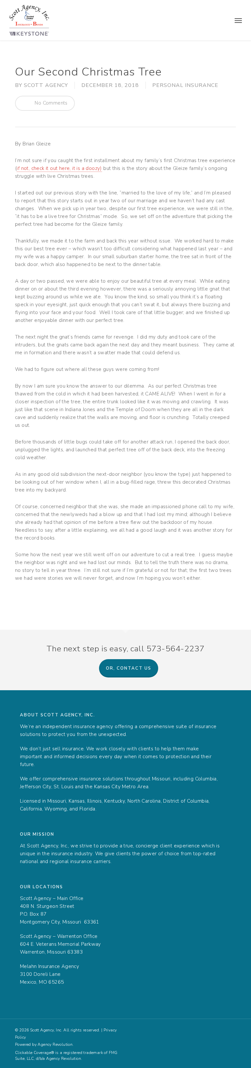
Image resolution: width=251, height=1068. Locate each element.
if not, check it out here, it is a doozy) (59, 168)
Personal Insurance (185, 85)
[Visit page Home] (29, 20)
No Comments (50, 103)
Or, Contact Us (128, 668)
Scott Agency (46, 85)
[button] (238, 20)
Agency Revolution (55, 1044)
